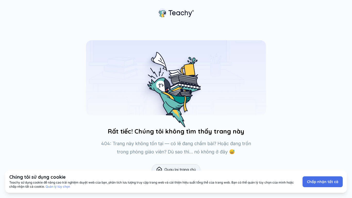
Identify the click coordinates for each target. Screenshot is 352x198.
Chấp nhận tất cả (322, 181)
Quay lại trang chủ (180, 169)
